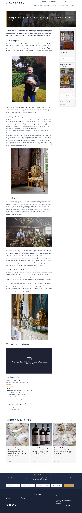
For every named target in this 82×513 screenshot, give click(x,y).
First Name (8, 483)
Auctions (40, 5)
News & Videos (61, 5)
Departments (47, 5)
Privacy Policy (58, 495)
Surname (22, 483)
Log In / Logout (65, 1)
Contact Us (73, 5)
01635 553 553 (43, 1)
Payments (59, 1)
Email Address (39, 483)
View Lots (63, 58)
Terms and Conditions (60, 494)
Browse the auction (10, 384)
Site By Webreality (72, 511)
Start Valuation (65, 95)
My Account (23, 498)
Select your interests (55, 483)
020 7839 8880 (53, 1)
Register (71, 1)
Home (35, 5)
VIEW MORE (71, 420)
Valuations (53, 5)
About (67, 5)
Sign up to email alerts (11, 386)
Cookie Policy (69, 494)
